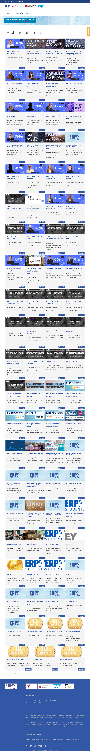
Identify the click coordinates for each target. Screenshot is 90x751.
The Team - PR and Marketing (54, 631)
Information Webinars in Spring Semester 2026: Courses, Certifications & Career (35, 208)
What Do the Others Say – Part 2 (35, 631)
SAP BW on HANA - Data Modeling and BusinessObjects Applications (59, 715)
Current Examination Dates (58, 739)
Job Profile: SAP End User (53, 483)
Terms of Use (50, 750)
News (31, 13)
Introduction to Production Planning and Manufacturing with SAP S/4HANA (46, 724)
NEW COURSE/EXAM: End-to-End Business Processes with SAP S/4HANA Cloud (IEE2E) (14, 395)
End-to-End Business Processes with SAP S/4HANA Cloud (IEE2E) (38, 713)
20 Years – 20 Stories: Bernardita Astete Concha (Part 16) (35, 85)
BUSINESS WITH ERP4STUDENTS (51, 700)
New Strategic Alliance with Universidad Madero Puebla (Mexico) (53, 146)
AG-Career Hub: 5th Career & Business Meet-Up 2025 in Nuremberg (34, 331)
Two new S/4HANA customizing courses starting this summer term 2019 (74, 514)
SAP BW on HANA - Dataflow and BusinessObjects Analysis (64, 713)
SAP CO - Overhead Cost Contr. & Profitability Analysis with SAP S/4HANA (57, 719)
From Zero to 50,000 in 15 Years (35, 453)
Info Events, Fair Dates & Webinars (32, 739)
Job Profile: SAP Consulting (73, 483)
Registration (41, 741)
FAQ (27, 13)
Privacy (54, 750)
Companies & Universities (79, 3)
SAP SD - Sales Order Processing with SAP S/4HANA (52, 722)
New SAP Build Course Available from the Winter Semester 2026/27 (53, 85)
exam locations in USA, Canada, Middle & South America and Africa (35, 603)
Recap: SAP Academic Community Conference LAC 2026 (73, 116)
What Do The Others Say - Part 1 (15, 659)
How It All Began (37, 659)
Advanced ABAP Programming (51, 728)
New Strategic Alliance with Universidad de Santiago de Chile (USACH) (73, 53)
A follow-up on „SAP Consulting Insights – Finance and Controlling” (35, 514)
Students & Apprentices (63, 3)
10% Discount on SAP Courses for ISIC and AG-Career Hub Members (35, 53)
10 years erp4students (66, 659)
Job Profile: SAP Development (15, 513)
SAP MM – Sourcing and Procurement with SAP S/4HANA (56, 720)
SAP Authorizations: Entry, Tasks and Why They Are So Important (14, 208)
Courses (8, 13)
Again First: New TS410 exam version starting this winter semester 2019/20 (34, 484)
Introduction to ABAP (39, 728)
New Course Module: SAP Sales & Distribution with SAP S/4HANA (54, 395)
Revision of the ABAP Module (14, 330)
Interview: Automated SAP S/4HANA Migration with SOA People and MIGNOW (54, 425)
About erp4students (29, 700)
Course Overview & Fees (45, 739)
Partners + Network (39, 700)
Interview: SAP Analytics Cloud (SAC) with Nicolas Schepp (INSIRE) (35, 425)
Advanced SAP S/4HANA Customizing (57, 726)
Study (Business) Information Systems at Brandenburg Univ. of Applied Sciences (74, 395)
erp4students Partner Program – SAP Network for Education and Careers (54, 238)
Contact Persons (34, 702)
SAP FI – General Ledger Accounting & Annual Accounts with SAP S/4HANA (56, 717)
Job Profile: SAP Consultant (14, 631)
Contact (37, 13)
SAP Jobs (34, 741)
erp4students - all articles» (14, 674)
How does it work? (18, 13)
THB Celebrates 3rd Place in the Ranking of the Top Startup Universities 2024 (15, 363)
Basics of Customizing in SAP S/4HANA (40, 726)
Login (57, 750)
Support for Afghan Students (14, 453)
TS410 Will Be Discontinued (53, 361)
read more (21, 68)
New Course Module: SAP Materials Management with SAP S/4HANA (34, 395)
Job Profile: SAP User (72, 601)
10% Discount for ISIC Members (74, 361)
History (27, 702)
